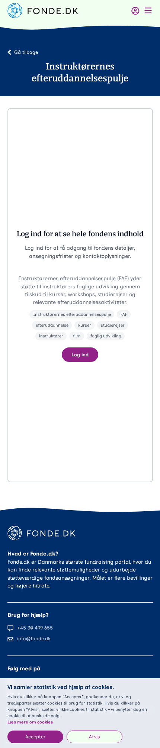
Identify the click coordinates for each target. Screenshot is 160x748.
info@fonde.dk (34, 638)
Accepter (35, 736)
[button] (80, 295)
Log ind (80, 354)
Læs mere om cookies (30, 722)
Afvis (94, 736)
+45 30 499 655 (35, 628)
